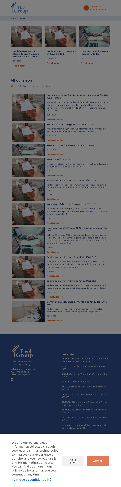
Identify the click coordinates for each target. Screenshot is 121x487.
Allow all (97, 461)
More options (73, 461)
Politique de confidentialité (31, 480)
